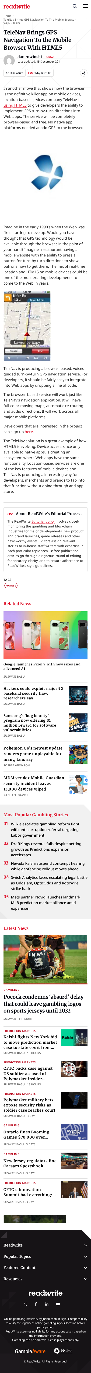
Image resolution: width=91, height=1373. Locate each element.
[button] (74, 5)
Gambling (12, 989)
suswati (10, 1019)
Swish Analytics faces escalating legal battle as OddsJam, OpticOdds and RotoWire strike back (49, 883)
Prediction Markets (20, 1030)
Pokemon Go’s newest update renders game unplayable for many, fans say (33, 754)
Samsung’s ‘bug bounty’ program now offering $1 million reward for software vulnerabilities (30, 722)
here (29, 431)
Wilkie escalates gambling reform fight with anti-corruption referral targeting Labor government (45, 829)
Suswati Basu (14, 1053)
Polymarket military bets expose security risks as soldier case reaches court (30, 1105)
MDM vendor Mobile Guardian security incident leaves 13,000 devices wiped (34, 783)
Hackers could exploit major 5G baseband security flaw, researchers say (33, 693)
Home (7, 16)
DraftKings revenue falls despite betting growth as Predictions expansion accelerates (46, 849)
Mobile (11, 585)
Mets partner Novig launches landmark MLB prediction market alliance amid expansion (45, 902)
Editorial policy (43, 521)
